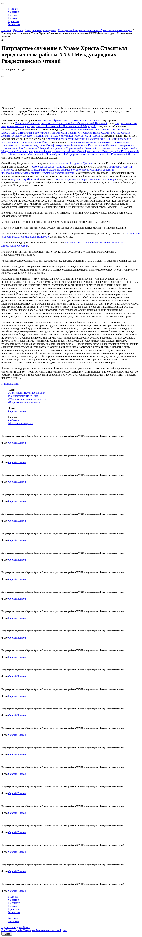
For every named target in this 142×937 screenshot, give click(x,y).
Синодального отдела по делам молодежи (90, 242)
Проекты (13, 21)
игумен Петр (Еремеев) (25, 179)
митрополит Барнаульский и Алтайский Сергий (57, 151)
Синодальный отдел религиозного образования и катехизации (95, 30)
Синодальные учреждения (40, 30)
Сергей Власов (17, 411)
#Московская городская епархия (27, 398)
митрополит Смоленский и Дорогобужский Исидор (44, 154)
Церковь (13, 18)
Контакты (14, 24)
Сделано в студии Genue (15, 927)
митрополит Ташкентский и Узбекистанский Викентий (74, 123)
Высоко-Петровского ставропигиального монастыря (85, 179)
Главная (13, 8)
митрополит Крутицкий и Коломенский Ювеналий (68, 120)
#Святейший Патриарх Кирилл (26, 392)
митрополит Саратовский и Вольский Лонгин (78, 148)
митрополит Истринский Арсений (81, 135)
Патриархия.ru (10, 383)
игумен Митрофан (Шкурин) (59, 172)
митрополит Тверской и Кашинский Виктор (33, 135)
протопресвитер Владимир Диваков (71, 163)
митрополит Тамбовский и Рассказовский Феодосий (87, 145)
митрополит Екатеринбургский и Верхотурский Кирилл (81, 138)
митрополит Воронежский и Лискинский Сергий (47, 132)
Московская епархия (20, 423)
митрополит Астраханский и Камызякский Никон (106, 154)
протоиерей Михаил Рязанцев (47, 166)
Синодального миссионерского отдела (90, 141)
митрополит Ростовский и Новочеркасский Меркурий (63, 126)
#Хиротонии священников (24, 402)
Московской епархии (27, 123)
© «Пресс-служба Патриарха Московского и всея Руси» (34, 930)
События (13, 11)
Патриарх (14, 15)
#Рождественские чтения (23, 395)
